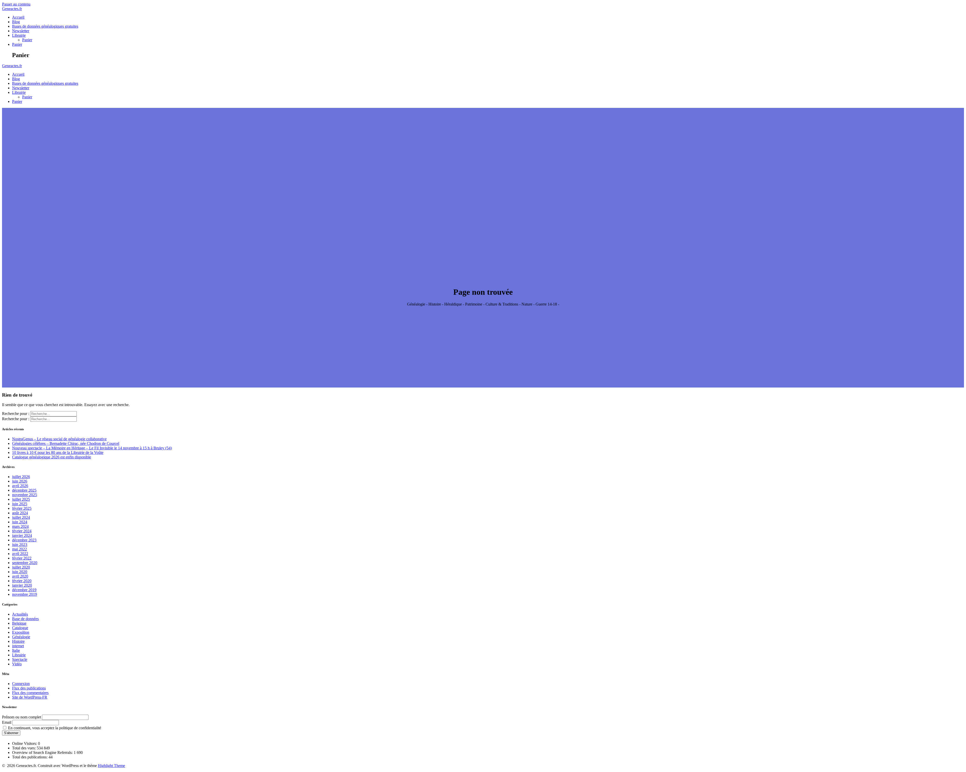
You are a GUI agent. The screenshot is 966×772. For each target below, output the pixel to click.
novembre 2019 (24, 594)
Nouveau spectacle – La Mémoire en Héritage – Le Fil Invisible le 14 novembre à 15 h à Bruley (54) (92, 448)
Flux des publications (29, 688)
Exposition (20, 632)
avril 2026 (20, 486)
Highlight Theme (111, 765)
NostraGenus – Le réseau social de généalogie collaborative (59, 439)
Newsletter (20, 31)
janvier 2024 (22, 535)
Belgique (19, 623)
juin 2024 (19, 522)
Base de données (25, 619)
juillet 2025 (21, 499)
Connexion (21, 683)
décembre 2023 (24, 540)
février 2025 (21, 508)
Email (6, 722)
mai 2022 (19, 549)
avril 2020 (20, 576)
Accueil (18, 17)
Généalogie (21, 637)
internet (18, 646)
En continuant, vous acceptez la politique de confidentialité (54, 728)
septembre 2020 (24, 563)
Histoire (18, 641)
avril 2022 (20, 553)
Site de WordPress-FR (29, 697)
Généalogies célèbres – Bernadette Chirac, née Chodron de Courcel (65, 443)
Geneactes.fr (12, 9)
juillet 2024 (21, 517)
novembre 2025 (24, 495)
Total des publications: (30, 757)
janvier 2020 (22, 585)
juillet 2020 (21, 567)
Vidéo (17, 664)
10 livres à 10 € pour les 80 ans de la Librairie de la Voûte (57, 452)
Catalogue (20, 628)
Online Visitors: (25, 743)
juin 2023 (19, 544)
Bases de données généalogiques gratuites (45, 26)
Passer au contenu (16, 4)
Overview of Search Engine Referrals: (43, 752)
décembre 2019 (24, 590)
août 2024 (20, 513)
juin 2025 (19, 504)
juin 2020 (19, 572)
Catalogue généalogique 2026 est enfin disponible (51, 457)
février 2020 (21, 581)
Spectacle (19, 659)
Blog (16, 22)
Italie (16, 650)
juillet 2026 (21, 477)
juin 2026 (19, 481)
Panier (27, 40)
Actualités (20, 614)
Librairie (19, 35)
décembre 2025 (24, 490)
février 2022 (21, 558)
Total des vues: (24, 748)
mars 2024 (20, 526)
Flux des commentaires (30, 693)
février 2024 (21, 531)
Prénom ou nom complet (21, 717)
